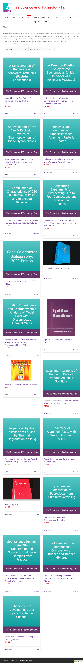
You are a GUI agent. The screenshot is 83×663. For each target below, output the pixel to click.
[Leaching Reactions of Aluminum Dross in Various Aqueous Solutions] (61, 378)
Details (37, 114)
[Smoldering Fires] (21, 489)
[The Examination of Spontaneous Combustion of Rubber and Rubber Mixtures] (61, 553)
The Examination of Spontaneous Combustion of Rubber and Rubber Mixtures (58, 578)
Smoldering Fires (12, 504)
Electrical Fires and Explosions (56, 268)
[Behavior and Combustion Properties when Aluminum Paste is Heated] (61, 137)
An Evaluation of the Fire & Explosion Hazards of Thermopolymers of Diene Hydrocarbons (20, 162)
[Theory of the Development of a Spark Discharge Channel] (21, 614)
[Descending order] (26, 49)
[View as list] (54, 49)
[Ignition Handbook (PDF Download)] (61, 317)
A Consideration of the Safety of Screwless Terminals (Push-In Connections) (18, 101)
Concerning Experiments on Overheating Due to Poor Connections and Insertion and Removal (60, 223)
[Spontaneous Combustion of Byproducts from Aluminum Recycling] (61, 495)
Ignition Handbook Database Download (21, 385)
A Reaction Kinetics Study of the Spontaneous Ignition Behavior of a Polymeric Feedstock (58, 101)
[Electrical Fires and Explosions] (61, 253)
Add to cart (9, 114)
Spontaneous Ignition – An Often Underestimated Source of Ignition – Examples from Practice (20, 578)
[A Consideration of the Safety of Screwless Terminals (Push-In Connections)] (21, 76)
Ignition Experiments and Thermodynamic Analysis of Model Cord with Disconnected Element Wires (22, 342)
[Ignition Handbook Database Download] (21, 370)
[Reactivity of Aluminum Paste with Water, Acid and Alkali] (61, 437)
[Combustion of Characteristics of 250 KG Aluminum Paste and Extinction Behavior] (21, 198)
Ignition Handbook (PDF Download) (58, 339)
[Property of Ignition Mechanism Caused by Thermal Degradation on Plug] (21, 437)
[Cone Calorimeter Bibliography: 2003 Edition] (21, 259)
